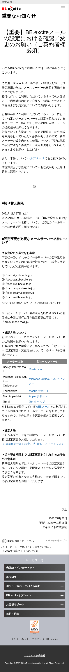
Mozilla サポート (39, 390)
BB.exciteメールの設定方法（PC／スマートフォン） (34, 443)
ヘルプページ (35, 158)
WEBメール (43, 406)
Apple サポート (38, 396)
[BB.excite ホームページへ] (11, 8)
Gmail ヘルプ (37, 401)
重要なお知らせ (43, 547)
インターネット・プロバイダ (15, 547)
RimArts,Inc (36, 369)
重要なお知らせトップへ (20, 541)
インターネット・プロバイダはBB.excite (34, 639)
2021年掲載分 (12, 550)
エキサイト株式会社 (34, 655)
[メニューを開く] (63, 7)
